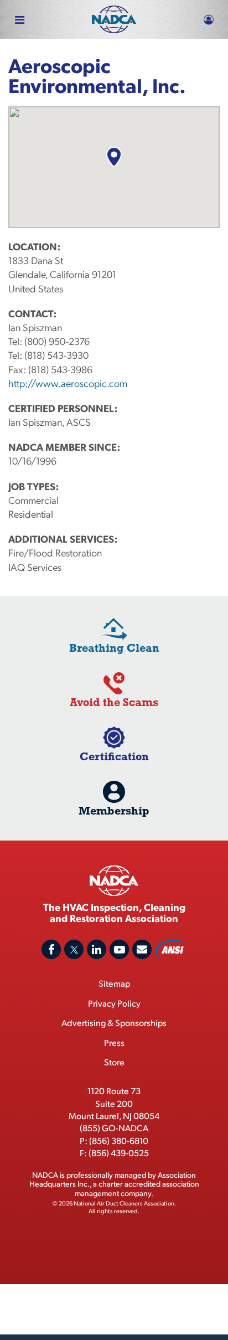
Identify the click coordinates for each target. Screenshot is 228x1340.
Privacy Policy (114, 1003)
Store (114, 1062)
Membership (114, 810)
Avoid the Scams (114, 701)
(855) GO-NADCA (114, 1127)
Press (114, 1042)
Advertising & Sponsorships (114, 1022)
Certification (114, 756)
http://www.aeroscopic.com (67, 383)
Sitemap (114, 983)
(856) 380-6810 (118, 1140)
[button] (113, 157)
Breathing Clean (114, 647)
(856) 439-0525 (119, 1152)
